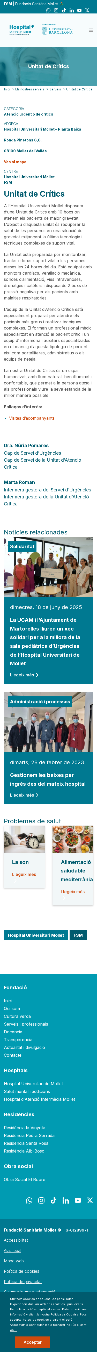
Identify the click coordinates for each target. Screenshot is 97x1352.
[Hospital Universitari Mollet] (41, 30)
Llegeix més (22, 674)
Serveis (55, 89)
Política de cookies (21, 1271)
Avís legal (12, 1250)
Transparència (18, 1039)
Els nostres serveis (29, 89)
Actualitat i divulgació (24, 1047)
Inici (7, 89)
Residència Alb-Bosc (24, 1151)
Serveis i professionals (26, 1024)
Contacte (12, 1055)
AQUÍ (13, 1330)
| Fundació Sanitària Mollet (31, 4)
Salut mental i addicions (27, 1091)
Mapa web (14, 1260)
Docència (13, 1031)
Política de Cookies (64, 1314)
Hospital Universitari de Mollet (33, 1083)
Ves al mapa (15, 162)
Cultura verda (17, 1016)
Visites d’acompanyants (32, 418)
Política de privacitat (23, 1281)
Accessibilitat (16, 1240)
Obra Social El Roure (24, 1179)
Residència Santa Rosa (26, 1143)
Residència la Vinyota (24, 1127)
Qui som (12, 1008)
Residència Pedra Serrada (29, 1135)
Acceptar (33, 1342)
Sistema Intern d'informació (30, 1291)
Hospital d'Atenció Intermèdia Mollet (39, 1099)
